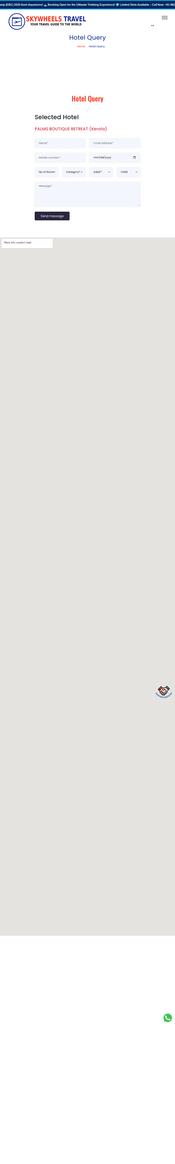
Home (81, 46)
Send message (52, 216)
